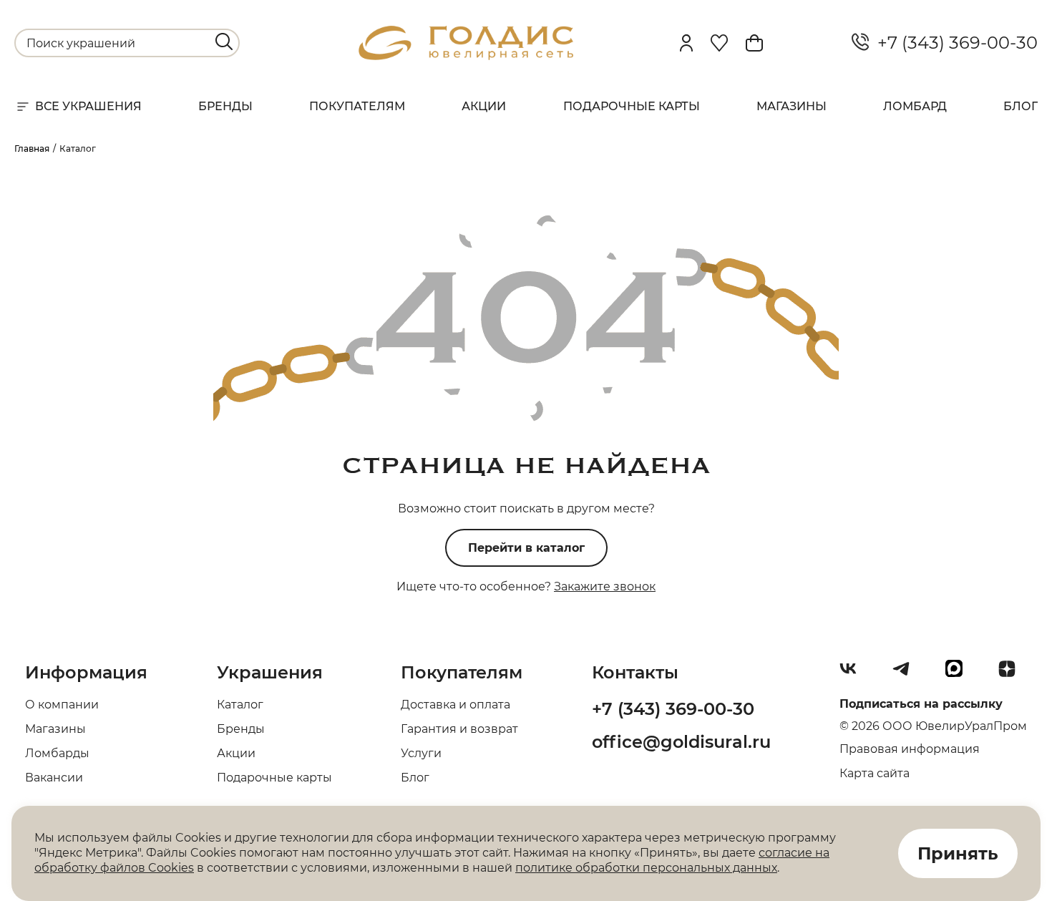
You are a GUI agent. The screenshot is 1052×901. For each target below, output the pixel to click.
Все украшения (88, 106)
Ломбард (915, 106)
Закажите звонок (605, 586)
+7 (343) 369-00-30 (953, 43)
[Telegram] (906, 674)
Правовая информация (909, 749)
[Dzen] (1012, 674)
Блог (1020, 106)
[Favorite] (719, 43)
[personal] (686, 43)
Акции (484, 106)
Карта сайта (874, 773)
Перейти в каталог (526, 548)
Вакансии (54, 777)
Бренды (225, 106)
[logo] (466, 56)
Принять (957, 853)
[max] (959, 674)
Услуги (421, 753)
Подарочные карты (631, 106)
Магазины (791, 106)
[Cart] (754, 43)
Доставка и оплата (455, 704)
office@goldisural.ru (681, 741)
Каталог (240, 704)
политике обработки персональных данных (646, 868)
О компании (62, 704)
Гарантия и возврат (459, 729)
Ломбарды (57, 753)
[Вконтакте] (853, 674)
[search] (224, 41)
